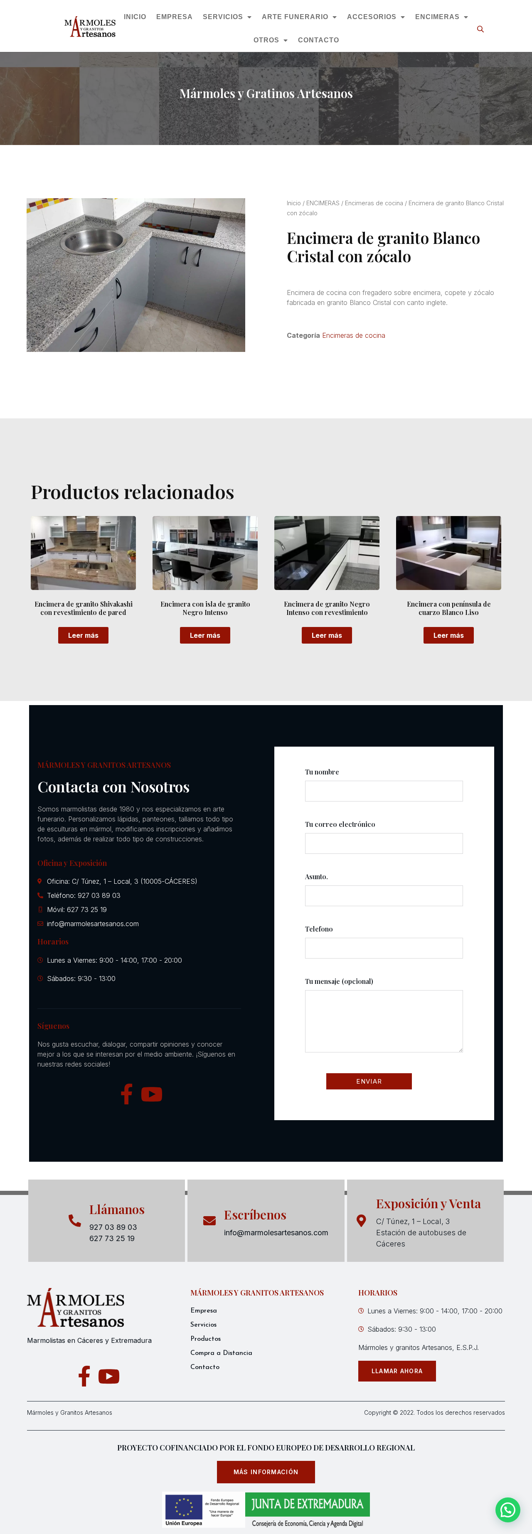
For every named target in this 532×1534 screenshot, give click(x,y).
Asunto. (316, 876)
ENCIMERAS (438, 16)
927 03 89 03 (113, 1227)
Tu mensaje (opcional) (339, 981)
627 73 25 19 (112, 1238)
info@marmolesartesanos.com (276, 1232)
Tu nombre (322, 771)
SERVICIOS (223, 16)
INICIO (135, 16)
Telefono (319, 928)
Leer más (83, 635)
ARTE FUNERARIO (295, 16)
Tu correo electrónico (340, 824)
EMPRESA (175, 16)
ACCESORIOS (372, 16)
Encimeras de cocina (374, 203)
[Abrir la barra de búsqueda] (481, 28)
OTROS (266, 40)
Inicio (294, 203)
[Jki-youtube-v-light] (151, 1094)
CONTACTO (318, 40)
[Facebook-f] (126, 1094)
